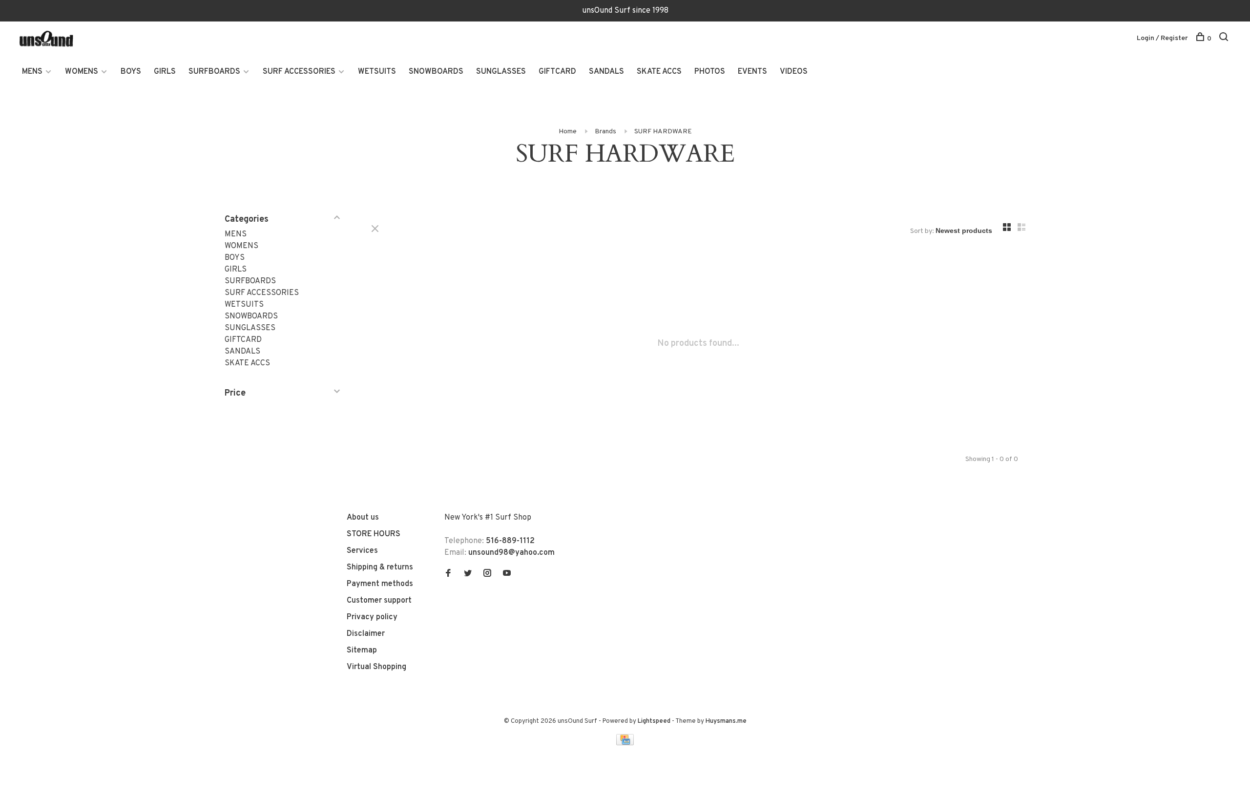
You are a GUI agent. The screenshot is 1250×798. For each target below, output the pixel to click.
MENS (32, 72)
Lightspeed (654, 721)
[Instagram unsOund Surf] (487, 574)
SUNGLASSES (501, 72)
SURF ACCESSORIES (299, 72)
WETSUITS (377, 72)
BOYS (131, 72)
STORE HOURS (373, 534)
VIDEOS (794, 72)
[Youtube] (507, 574)
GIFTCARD (557, 72)
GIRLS (165, 72)
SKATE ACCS (659, 72)
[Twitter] (468, 574)
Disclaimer (366, 634)
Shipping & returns (380, 567)
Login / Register (1162, 38)
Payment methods (380, 584)
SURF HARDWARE (663, 131)
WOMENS (81, 72)
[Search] (1224, 39)
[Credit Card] (625, 743)
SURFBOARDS (214, 72)
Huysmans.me (726, 721)
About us (363, 518)
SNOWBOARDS (436, 72)
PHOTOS (709, 72)
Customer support (379, 601)
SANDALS (606, 72)
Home (568, 131)
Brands (605, 131)
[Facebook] (448, 574)
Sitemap (362, 650)
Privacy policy (372, 617)
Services (362, 551)
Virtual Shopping (376, 667)
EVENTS (752, 72)
